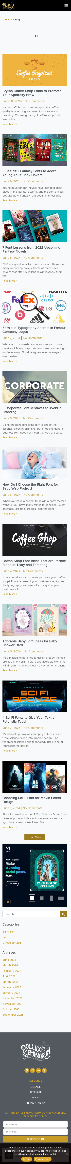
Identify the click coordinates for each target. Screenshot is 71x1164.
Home (8, 19)
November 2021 (12, 1003)
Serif (5, 937)
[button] (66, 6)
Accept (27, 1159)
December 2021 (12, 998)
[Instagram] (32, 1070)
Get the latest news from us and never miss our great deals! (35, 1114)
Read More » (9, 124)
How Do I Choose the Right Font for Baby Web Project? (30, 486)
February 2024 (11, 970)
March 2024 (10, 965)
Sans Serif (9, 931)
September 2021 (12, 1014)
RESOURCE (35, 1080)
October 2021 (10, 1009)
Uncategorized (11, 942)
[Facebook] (26, 1070)
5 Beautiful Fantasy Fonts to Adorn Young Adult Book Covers (29, 173)
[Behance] (38, 1070)
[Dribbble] (44, 1070)
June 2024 (9, 959)
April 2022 (8, 976)
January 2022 (11, 992)
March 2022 (10, 981)
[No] (67, 1153)
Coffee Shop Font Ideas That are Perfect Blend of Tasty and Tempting (34, 563)
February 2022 (11, 987)
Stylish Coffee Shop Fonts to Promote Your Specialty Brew (31, 93)
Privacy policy (42, 1159)
